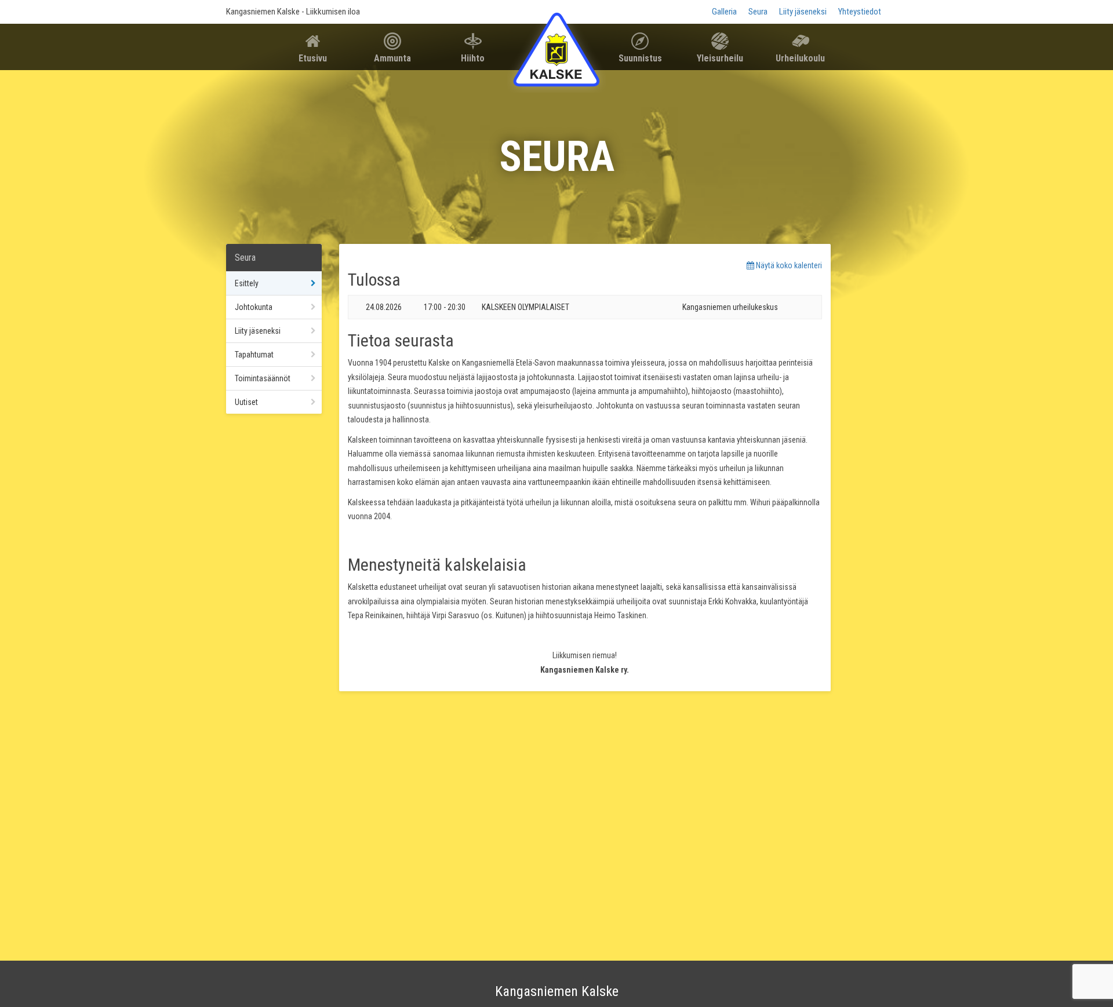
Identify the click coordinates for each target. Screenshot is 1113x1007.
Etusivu (313, 58)
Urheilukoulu (800, 58)
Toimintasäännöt (262, 378)
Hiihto (473, 58)
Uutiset (246, 402)
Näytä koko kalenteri (788, 265)
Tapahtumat (254, 354)
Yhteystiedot (859, 11)
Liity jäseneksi (803, 11)
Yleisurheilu (720, 58)
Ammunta (392, 58)
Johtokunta (253, 307)
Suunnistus (640, 58)
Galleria (724, 11)
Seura (758, 11)
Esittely (247, 283)
